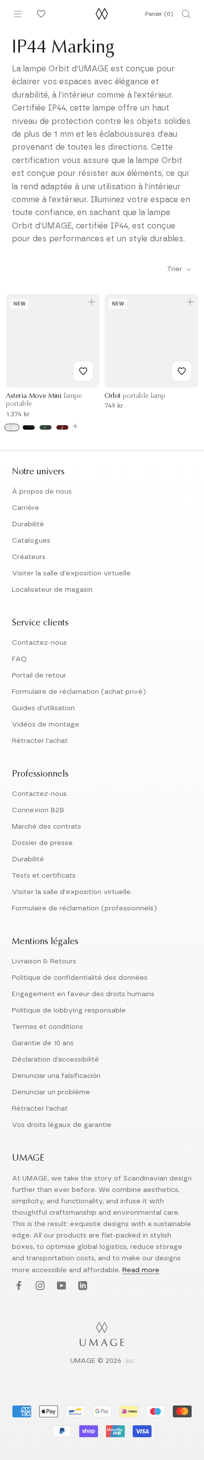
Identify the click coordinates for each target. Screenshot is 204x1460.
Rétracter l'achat (40, 740)
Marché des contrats (46, 826)
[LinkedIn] (81, 1286)
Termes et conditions (47, 1026)
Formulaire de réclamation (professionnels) (84, 908)
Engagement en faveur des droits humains (83, 994)
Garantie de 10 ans (43, 1043)
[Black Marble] (29, 427)
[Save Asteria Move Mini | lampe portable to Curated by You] (83, 371)
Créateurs (29, 557)
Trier (175, 269)
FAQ (19, 659)
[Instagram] (39, 1286)
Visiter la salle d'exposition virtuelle (71, 573)
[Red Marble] (62, 427)
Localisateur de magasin (52, 589)
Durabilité (28, 524)
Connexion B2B (38, 810)
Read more (140, 1270)
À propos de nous (42, 491)
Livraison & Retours (44, 961)
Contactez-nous (39, 642)
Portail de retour (39, 675)
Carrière (25, 508)
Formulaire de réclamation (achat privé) (79, 691)
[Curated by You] (40, 14)
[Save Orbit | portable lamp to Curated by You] (181, 371)
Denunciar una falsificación (56, 1075)
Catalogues (31, 540)
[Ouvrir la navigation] (18, 14)
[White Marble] (12, 427)
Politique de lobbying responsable (69, 1010)
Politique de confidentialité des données (80, 977)
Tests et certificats (44, 875)
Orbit (134, 396)
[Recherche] (186, 14)
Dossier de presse (42, 843)
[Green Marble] (45, 427)
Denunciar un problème (51, 1092)
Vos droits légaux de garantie (61, 1125)
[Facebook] (17, 1286)
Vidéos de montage (45, 724)
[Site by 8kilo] (130, 1362)
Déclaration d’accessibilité (55, 1059)
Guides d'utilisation (43, 708)
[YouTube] (60, 1286)
